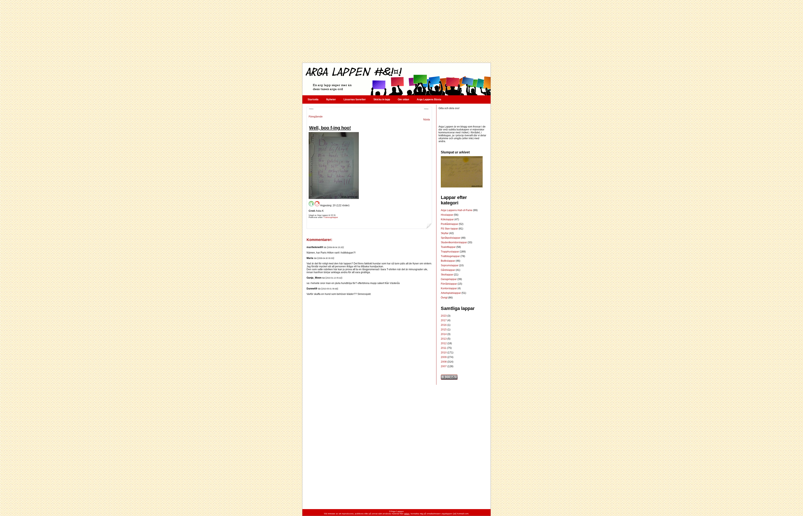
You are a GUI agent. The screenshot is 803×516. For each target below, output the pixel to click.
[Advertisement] (396, 31)
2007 (444, 366)
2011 (443, 348)
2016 (444, 325)
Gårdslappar (448, 270)
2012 (444, 343)
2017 (444, 320)
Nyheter (331, 99)
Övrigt (444, 297)
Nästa (426, 119)
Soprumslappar (450, 265)
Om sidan (403, 99)
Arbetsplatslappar (451, 293)
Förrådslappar (449, 283)
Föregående (316, 116)
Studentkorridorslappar (454, 242)
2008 (444, 361)
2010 (444, 352)
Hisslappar (447, 214)
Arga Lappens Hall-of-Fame (457, 210)
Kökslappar (447, 219)
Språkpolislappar (451, 237)
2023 (444, 315)
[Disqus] (369, 348)
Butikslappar (448, 260)
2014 (444, 334)
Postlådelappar (450, 224)
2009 (444, 357)
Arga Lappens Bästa (429, 99)
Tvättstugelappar (330, 217)
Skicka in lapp (381, 99)
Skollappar (447, 274)
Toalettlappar (448, 247)
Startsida (313, 99)
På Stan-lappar (450, 228)
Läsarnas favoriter (355, 99)
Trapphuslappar (450, 251)
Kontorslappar (449, 288)
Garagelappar (449, 279)
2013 (444, 338)
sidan (406, 513)
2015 (444, 329)
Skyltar (445, 233)
